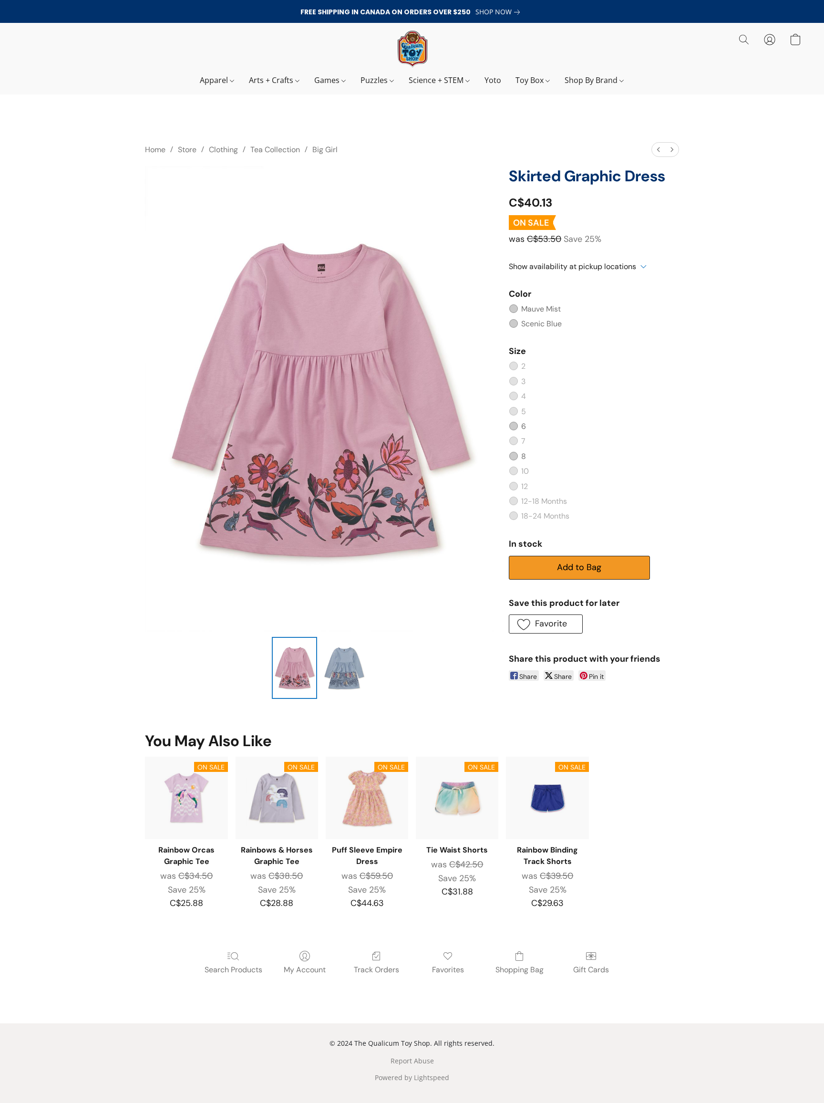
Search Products (233, 970)
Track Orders (376, 970)
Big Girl (325, 150)
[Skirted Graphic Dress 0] (295, 668)
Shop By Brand (592, 80)
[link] (499, 12)
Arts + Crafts (272, 80)
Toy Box (530, 80)
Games (327, 80)
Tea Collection (275, 150)
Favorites (448, 970)
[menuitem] (658, 149)
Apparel (215, 80)
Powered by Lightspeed (412, 1077)
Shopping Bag (519, 970)
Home (155, 150)
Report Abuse (412, 1060)
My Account (305, 970)
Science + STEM (437, 80)
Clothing (223, 150)
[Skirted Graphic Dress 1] (344, 668)
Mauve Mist (541, 309)
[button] (412, 49)
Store (187, 150)
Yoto (492, 80)
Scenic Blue (541, 324)
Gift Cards (591, 970)
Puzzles (375, 80)
